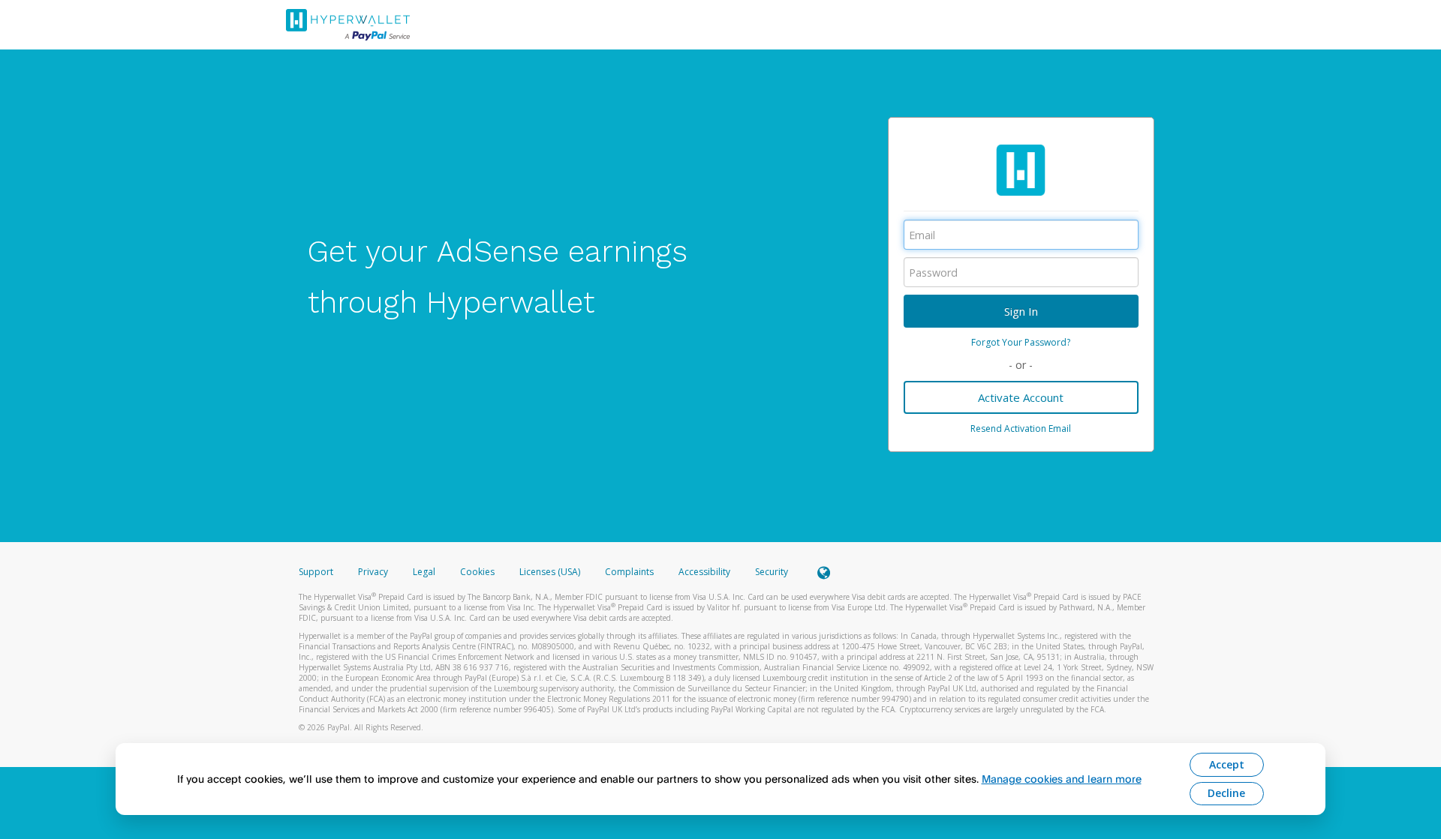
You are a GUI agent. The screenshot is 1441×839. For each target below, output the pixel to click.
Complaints (630, 571)
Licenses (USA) (550, 571)
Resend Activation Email (1020, 428)
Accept (1226, 764)
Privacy (373, 571)
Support (316, 571)
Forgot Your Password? (1020, 342)
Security (771, 571)
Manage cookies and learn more (1062, 778)
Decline (1226, 793)
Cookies (477, 571)
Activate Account (1020, 397)
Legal (424, 571)
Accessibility (704, 571)
